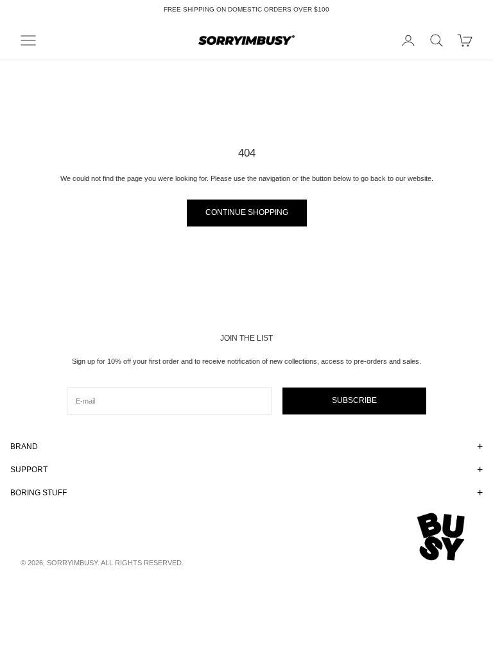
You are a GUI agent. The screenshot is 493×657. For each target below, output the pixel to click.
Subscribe (354, 400)
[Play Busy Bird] (441, 537)
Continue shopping (246, 212)
